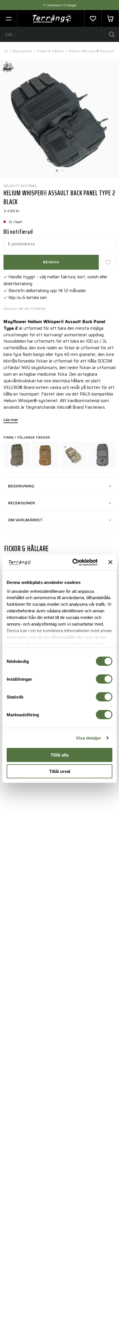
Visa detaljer (88, 738)
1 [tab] (57, 169)
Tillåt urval (59, 771)
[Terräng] (52, 19)
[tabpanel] (59, 119)
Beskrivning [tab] (21, 486)
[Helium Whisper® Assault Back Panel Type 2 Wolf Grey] (102, 455)
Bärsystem (22, 51)
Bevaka (51, 262)
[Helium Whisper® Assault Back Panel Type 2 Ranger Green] (16, 455)
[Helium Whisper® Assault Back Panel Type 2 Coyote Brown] (45, 455)
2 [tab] (62, 169)
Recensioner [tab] (21, 503)
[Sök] (112, 34)
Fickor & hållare (50, 51)
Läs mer (10, 420)
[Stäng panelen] (110, 562)
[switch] (104, 679)
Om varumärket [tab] (25, 520)
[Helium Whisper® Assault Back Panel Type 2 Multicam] (73, 455)
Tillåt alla (59, 755)
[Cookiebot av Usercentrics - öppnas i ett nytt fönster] (74, 562)
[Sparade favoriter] (93, 18)
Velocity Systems (19, 185)
